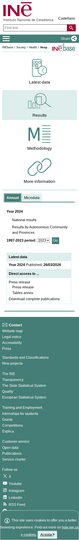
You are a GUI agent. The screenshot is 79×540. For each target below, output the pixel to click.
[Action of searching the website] (71, 27)
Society (21, 47)
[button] (68, 39)
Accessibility (12, 343)
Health (33, 47)
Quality (7, 391)
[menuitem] (39, 72)
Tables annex (22, 293)
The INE (8, 374)
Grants (7, 419)
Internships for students (20, 414)
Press (6, 348)
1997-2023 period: (22, 240)
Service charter (14, 459)
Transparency (12, 380)
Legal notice (11, 337)
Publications (12, 453)
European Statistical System (24, 397)
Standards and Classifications (25, 357)
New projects (12, 363)
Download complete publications (34, 299)
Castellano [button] (66, 18)
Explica (8, 431)
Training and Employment (22, 407)
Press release (19, 282)
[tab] (12, 198)
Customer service (15, 441)
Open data (10, 447)
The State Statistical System (24, 385)
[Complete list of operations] (63, 47)
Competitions (12, 425)
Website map (12, 331)
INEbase (7, 47)
